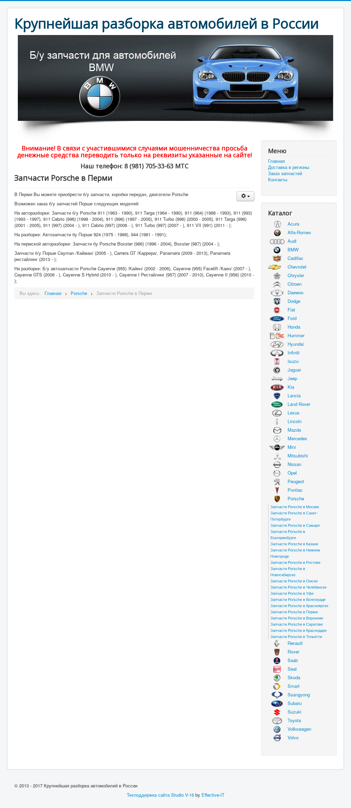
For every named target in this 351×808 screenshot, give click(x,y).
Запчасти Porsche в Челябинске (298, 587)
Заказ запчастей (285, 173)
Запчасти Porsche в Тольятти (296, 636)
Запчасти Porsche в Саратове (296, 624)
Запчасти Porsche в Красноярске (299, 605)
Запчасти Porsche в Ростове (295, 562)
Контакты (277, 180)
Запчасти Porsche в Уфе (292, 593)
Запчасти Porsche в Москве (294, 506)
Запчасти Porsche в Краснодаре (298, 630)
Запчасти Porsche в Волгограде (298, 599)
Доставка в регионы (288, 167)
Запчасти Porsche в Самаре (295, 525)
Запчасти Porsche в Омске (294, 580)
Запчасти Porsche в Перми (294, 611)
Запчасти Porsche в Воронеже (296, 618)
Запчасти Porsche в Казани (294, 543)
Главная (276, 161)
